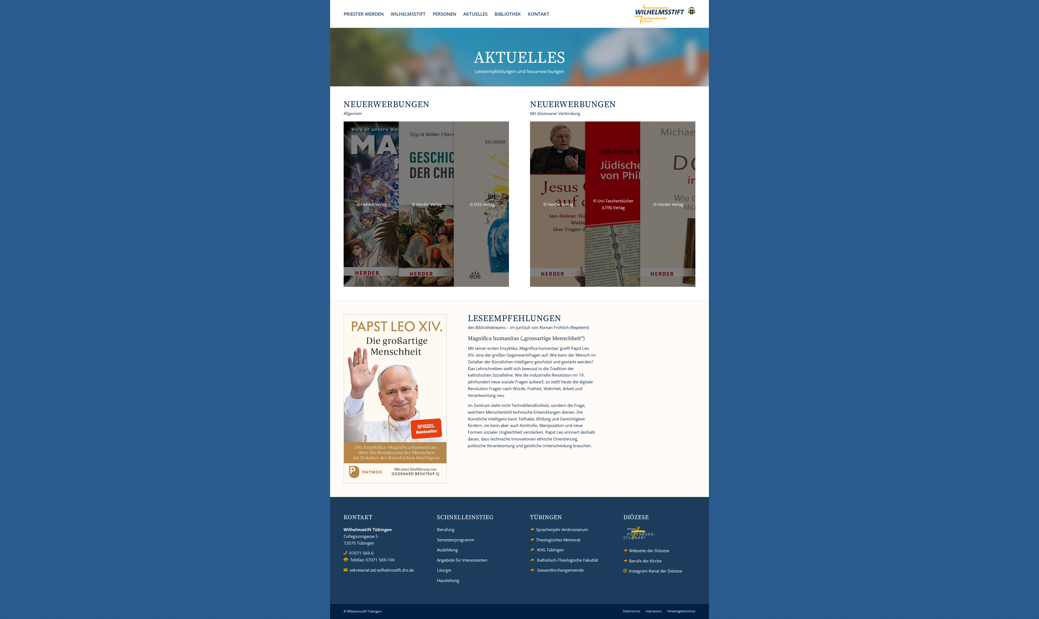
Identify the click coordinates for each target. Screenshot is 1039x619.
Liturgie (444, 570)
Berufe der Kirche (645, 561)
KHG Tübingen (550, 549)
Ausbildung (447, 549)
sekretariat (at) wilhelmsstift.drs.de (382, 570)
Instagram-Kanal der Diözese (655, 571)
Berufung (445, 529)
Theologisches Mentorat (558, 539)
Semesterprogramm (455, 539)
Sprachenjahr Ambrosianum (562, 529)
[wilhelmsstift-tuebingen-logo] (664, 14)
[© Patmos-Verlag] (395, 398)
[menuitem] (363, 14)
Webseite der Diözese (649, 550)
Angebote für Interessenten (462, 560)
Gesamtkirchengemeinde (560, 570)
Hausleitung (448, 580)
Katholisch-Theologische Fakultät (567, 560)
